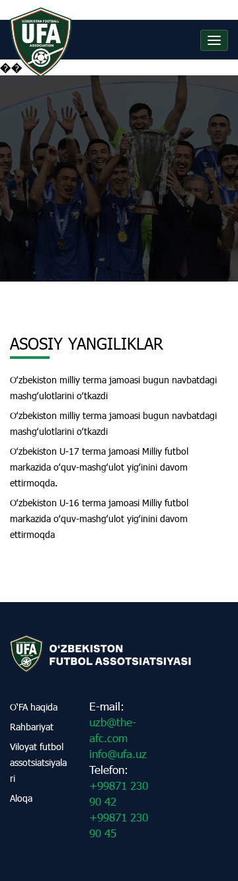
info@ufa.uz (118, 754)
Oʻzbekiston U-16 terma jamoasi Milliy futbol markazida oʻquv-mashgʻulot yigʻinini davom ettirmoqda (99, 518)
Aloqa (21, 798)
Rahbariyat (32, 726)
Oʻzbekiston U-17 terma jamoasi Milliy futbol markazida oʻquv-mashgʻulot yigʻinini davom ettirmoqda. (99, 466)
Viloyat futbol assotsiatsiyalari (38, 762)
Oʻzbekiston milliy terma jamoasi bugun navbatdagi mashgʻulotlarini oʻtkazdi (113, 387)
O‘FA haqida (34, 706)
